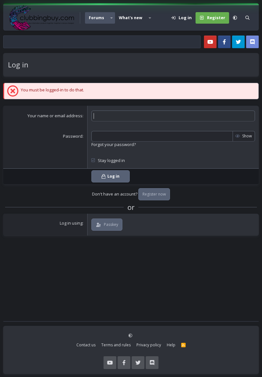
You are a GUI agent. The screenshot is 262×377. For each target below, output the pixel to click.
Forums (96, 17)
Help (171, 345)
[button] (111, 18)
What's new (130, 17)
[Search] (247, 18)
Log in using (71, 223)
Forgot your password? (113, 144)
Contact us (86, 345)
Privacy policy (148, 345)
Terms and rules (116, 345)
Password (72, 136)
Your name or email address (54, 116)
